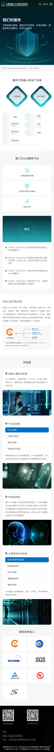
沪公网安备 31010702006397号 (30, 749)
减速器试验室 (12, 578)
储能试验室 (12, 584)
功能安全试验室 (13, 448)
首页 (4, 68)
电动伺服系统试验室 (15, 559)
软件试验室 (12, 572)
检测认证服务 (33, 68)
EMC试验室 (12, 429)
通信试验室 (12, 442)
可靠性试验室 (12, 436)
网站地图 (46, 749)
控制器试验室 (12, 566)
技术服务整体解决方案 (17, 68)
